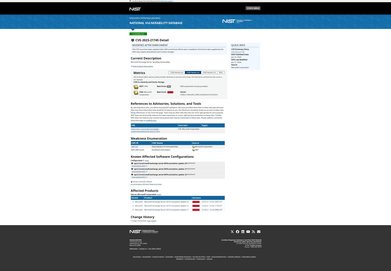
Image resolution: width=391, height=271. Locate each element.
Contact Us (143, 249)
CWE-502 (134, 147)
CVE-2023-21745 (237, 52)
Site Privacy (137, 257)
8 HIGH (170, 92)
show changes (151, 221)
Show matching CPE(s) (139, 166)
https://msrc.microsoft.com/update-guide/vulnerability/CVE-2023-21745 (145, 130)
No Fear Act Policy (199, 257)
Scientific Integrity (234, 257)
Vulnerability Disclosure (183, 257)
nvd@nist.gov (151, 120)
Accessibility (146, 257)
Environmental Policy (219, 257)
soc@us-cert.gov (255, 245)
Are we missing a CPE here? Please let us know (146, 184)
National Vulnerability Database (156, 23)
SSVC (221, 72)
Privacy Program (158, 257)
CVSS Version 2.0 (209, 72)
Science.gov (201, 259)
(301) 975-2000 (135, 245)
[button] (253, 8)
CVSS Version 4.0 (176, 72)
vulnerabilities (138, 34)
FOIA (208, 257)
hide (146, 161)
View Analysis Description (143, 66)
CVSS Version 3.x (193, 72)
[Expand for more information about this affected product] (133, 201)
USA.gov (209, 259)
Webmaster (134, 249)
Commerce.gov (190, 259)
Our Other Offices (154, 249)
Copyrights (169, 257)
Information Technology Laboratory (145, 18)
